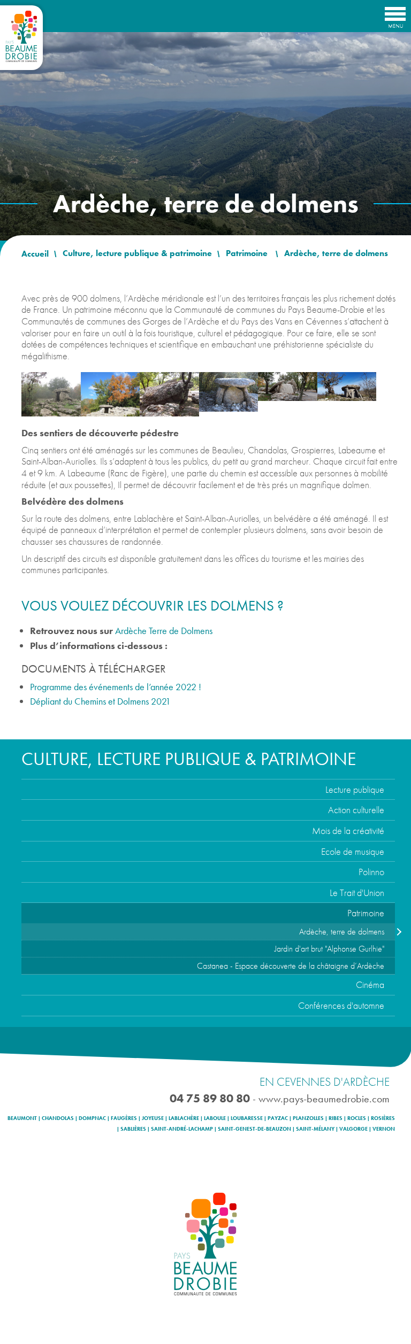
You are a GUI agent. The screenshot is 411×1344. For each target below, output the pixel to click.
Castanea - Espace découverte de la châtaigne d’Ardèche (290, 965)
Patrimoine (365, 913)
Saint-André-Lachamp (182, 1129)
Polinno (371, 872)
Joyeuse (153, 1118)
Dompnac (92, 1118)
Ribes (335, 1118)
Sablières (133, 1129)
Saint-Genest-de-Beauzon (254, 1129)
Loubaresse (247, 1118)
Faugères (124, 1118)
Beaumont (22, 1118)
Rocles (356, 1118)
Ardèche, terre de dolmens (341, 931)
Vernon (383, 1129)
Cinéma (370, 984)
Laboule (215, 1118)
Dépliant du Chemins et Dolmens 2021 (100, 701)
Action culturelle (356, 810)
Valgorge (353, 1129)
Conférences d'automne (341, 1005)
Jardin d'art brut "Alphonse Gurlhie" (329, 948)
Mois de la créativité (348, 830)
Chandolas (58, 1118)
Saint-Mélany (315, 1129)
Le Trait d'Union (357, 892)
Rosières (383, 1118)
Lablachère (184, 1118)
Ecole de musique (352, 851)
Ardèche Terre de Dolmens (163, 630)
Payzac (278, 1118)
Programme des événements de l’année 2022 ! (115, 687)
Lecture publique (354, 789)
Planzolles (308, 1118)
